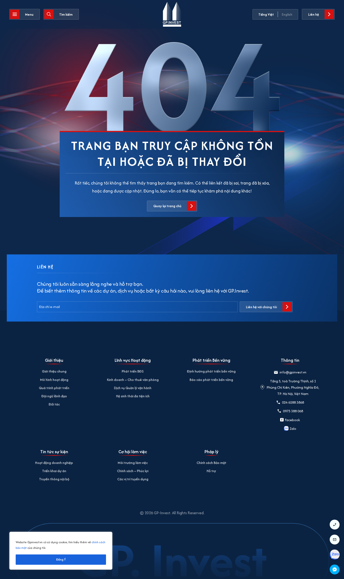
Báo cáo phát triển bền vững (211, 379)
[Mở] (25, 14)
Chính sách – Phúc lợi (132, 470)
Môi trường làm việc (133, 462)
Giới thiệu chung (54, 371)
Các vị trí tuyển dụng (132, 479)
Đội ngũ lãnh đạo (54, 396)
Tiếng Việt (266, 14)
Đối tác (54, 404)
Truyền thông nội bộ (54, 479)
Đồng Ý (61, 559)
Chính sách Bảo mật (211, 462)
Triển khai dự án (54, 470)
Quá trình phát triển (54, 387)
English (287, 14)
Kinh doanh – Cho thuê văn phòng (133, 379)
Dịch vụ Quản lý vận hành (132, 387)
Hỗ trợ (211, 470)
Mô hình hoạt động (54, 379)
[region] (60, 551)
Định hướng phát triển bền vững (211, 371)
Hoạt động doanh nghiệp (54, 462)
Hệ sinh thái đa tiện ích (133, 396)
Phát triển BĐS (133, 371)
